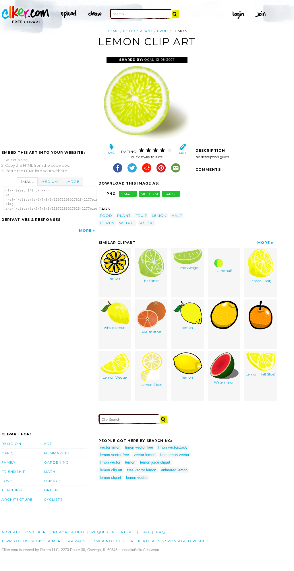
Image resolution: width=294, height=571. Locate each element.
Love (6, 481)
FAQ (160, 532)
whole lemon (114, 327)
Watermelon (224, 382)
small (128, 193)
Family (8, 462)
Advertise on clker (23, 532)
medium (149, 193)
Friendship (13, 471)
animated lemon (174, 470)
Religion (11, 443)
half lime (151, 280)
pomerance (151, 331)
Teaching (11, 490)
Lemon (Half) (260, 281)
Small (27, 181)
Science (52, 481)
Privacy (77, 541)
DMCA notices (108, 541)
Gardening (56, 462)
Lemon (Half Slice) (260, 374)
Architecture (17, 499)
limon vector (110, 462)
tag (145, 532)
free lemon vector (174, 455)
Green (51, 490)
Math (49, 471)
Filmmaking (56, 453)
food (129, 31)
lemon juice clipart (155, 462)
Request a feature (112, 532)
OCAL (149, 60)
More (85, 230)
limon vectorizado (172, 447)
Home (113, 31)
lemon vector (137, 477)
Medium (49, 181)
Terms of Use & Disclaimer (31, 541)
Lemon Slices (151, 384)
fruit (163, 31)
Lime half (224, 270)
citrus (107, 223)
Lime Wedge (187, 267)
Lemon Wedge (115, 377)
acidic (147, 223)
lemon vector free (114, 455)
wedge (127, 223)
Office (8, 453)
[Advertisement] (49, 100)
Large (72, 181)
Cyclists (53, 499)
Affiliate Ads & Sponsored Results (170, 541)
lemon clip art (111, 470)
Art (48, 443)
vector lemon (144, 455)
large (171, 193)
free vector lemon (141, 470)
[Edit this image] (182, 150)
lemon (159, 215)
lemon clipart (110, 477)
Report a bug (68, 532)
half (177, 215)
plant (146, 31)
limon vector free (139, 447)
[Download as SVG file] (111, 150)
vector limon (110, 447)
